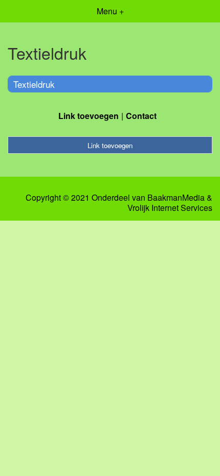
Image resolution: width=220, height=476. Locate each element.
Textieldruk (34, 84)
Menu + (110, 11)
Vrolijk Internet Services (169, 208)
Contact (141, 116)
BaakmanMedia (176, 198)
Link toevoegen (88, 116)
